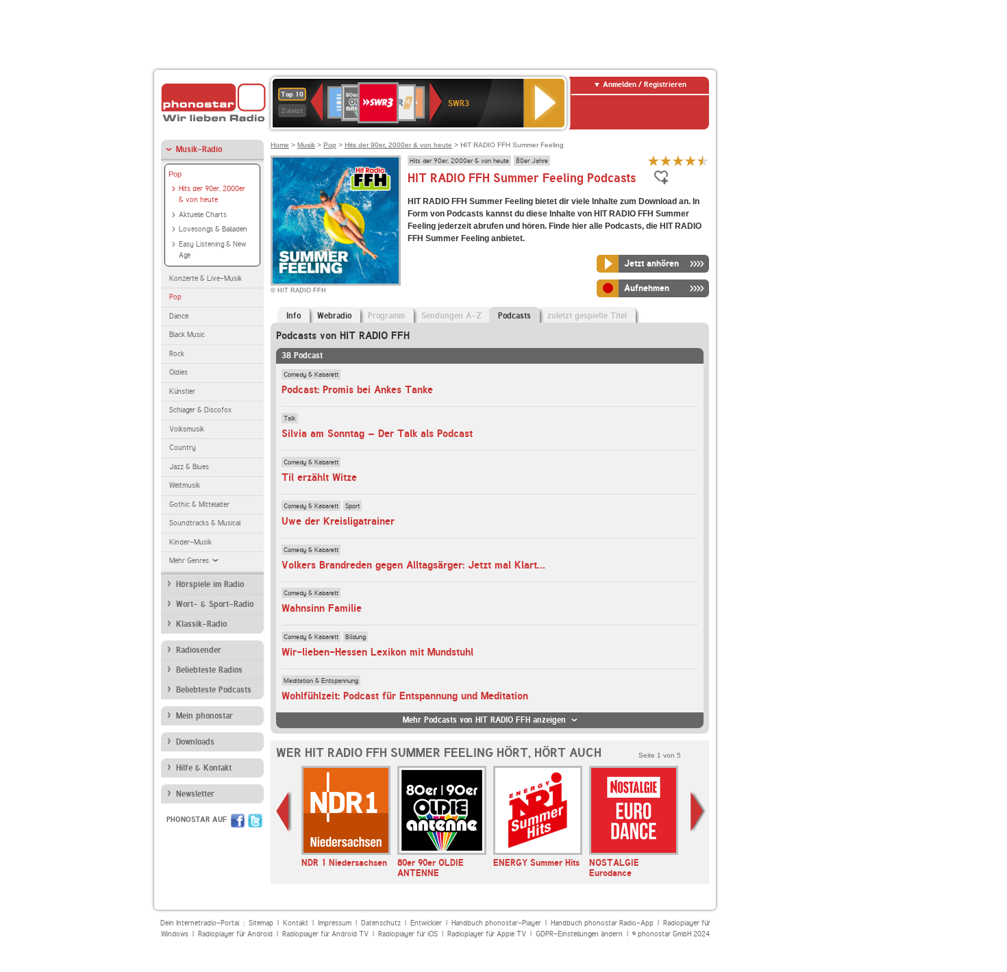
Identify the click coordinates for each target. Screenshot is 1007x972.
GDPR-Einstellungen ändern (579, 934)
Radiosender (198, 650)
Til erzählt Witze (319, 477)
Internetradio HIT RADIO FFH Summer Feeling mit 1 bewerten (653, 160)
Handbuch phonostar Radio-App (602, 923)
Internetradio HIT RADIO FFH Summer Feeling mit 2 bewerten (666, 160)
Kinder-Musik (190, 542)
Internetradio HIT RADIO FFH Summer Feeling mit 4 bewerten (690, 160)
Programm (386, 316)
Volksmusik (186, 429)
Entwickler (426, 923)
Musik (306, 145)
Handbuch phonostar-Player (496, 923)
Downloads (195, 742)
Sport (352, 505)
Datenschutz (381, 923)
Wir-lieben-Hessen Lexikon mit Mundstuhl (377, 652)
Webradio (334, 316)
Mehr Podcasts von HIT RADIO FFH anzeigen (484, 720)
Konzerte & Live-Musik (205, 278)
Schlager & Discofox (200, 410)
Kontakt (295, 923)
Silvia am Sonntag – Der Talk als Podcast (377, 433)
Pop (175, 174)
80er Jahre (532, 160)
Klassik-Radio (201, 624)
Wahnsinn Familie (322, 608)
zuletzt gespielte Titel (587, 316)
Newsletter (195, 794)
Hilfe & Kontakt (204, 768)
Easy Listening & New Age (212, 250)
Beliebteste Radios (209, 670)
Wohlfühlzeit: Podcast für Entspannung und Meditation (405, 696)
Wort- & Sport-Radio (214, 604)
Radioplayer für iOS (408, 934)
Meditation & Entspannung (321, 680)
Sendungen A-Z (451, 316)
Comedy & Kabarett (311, 374)
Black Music (187, 334)
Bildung (355, 636)
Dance (178, 316)
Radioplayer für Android (235, 934)
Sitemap (261, 923)
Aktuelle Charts (203, 214)
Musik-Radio (199, 149)
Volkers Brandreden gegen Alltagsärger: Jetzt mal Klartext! (418, 565)
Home (280, 145)
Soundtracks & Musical (204, 523)
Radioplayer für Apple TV (486, 934)
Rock (176, 353)
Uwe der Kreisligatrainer (338, 521)
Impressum (334, 923)
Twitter (255, 820)
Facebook (238, 820)
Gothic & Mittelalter (199, 504)
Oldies (178, 372)
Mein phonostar (204, 716)
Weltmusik (184, 485)
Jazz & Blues (189, 466)
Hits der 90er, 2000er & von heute (212, 194)
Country (182, 447)
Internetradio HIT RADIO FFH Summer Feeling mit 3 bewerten (678, 160)
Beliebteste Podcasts (213, 690)
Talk (290, 418)
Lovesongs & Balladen (213, 229)
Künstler (182, 391)
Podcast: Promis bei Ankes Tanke (357, 390)
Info (293, 316)
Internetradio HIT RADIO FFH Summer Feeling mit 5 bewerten (703, 160)
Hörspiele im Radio (210, 584)
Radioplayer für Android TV (325, 934)
